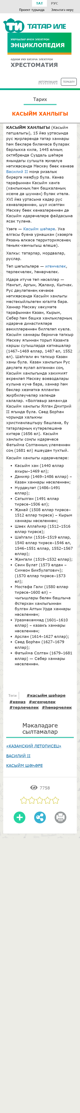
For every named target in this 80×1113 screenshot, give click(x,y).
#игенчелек (42, 701)
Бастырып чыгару (60, 820)
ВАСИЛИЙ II (18, 755)
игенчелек (55, 266)
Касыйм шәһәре (39, 228)
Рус (54, 3)
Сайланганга (19, 820)
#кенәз (17, 701)
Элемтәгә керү (62, 10)
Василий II (17, 171)
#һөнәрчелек (57, 707)
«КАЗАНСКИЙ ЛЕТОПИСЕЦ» (33, 746)
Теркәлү (69, 81)
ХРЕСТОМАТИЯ (34, 63)
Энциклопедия (38, 43)
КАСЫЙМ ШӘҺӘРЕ (24, 765)
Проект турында (31, 10)
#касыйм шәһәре (46, 695)
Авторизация (47, 81)
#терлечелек (24, 707)
